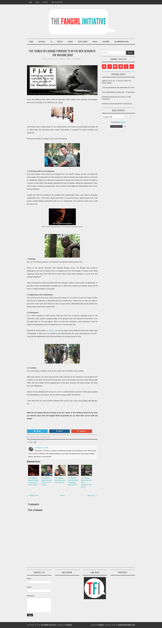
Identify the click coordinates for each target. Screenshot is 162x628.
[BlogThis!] (31, 442)
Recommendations (122, 41)
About (37, 2)
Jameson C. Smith (34, 437)
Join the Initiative (57, 2)
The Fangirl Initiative (48, 625)
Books (70, 41)
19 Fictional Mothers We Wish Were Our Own (118, 88)
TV (51, 41)
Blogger (123, 122)
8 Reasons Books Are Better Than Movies (117, 104)
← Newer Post (33, 495)
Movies (60, 41)
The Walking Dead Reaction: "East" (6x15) (60, 480)
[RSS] (131, 66)
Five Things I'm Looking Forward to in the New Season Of (62, 53)
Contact (45, 2)
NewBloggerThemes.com (126, 625)
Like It (60, 431)
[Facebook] (109, 66)
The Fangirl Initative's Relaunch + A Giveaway (118, 92)
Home (30, 2)
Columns (105, 41)
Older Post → (92, 495)
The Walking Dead (45, 437)
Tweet (38, 431)
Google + (83, 431)
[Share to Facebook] (35, 442)
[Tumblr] (126, 66)
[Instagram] (115, 66)
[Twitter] (104, 66)
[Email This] (29, 442)
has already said (52, 331)
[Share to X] (33, 442)
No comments (76, 59)
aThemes (101, 625)
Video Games (83, 41)
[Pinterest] (120, 66)
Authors (41, 41)
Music (95, 41)
